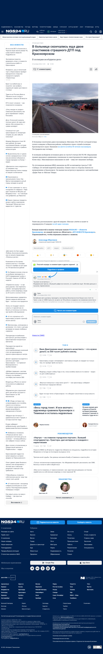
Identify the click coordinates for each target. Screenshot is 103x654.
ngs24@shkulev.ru (24, 634)
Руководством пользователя (61, 624)
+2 (90, 306)
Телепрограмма (45, 27)
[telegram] (32, 568)
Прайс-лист (5, 535)
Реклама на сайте (7, 532)
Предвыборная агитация (10, 551)
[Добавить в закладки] (91, 69)
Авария (56, 248)
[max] (48, 568)
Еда (31, 548)
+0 (90, 289)
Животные (34, 551)
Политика (70, 538)
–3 (96, 306)
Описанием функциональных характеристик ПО (66, 626)
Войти (39, 322)
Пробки (52, 32)
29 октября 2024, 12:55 (38, 64)
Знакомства (18, 27)
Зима (52, 532)
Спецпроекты (89, 548)
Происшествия (72, 541)
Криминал (54, 535)
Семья (69, 554)
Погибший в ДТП (68, 248)
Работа (69, 544)
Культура (53, 538)
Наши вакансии (6, 544)
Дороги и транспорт (37, 544)
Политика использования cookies (62, 635)
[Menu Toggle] (2, 31)
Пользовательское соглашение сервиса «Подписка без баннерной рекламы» (75, 641)
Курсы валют (73, 27)
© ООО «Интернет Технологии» (10, 647)
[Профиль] (100, 31)
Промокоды (89, 27)
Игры (97, 27)
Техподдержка (6, 548)
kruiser (39, 277)
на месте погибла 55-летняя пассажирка (74, 147)
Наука (52, 548)
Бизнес (32, 535)
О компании (5, 538)
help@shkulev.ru (14, 638)
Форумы (35, 27)
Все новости (17, 45)
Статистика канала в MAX (10, 554)
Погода (27, 27)
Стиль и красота (90, 535)
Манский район (38, 248)
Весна (32, 538)
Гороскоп (63, 27)
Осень (69, 535)
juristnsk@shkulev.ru (6, 637)
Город (32, 541)
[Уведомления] (95, 31)
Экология (87, 541)
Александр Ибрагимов (48, 240)
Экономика (88, 544)
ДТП (48, 248)
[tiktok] (53, 568)
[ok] (43, 568)
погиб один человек (60, 224)
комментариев (44, 69)
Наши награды (6, 541)
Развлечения (72, 548)
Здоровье (33, 554)
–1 (96, 289)
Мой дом (53, 544)
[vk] (37, 568)
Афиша (55, 27)
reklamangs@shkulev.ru (67, 617)
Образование (55, 554)
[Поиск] (91, 31)
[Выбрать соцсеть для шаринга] (96, 69)
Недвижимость (7, 27)
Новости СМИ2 (38, 335)
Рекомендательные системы (61, 638)
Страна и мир (89, 538)
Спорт (86, 532)
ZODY (81, 27)
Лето (52, 541)
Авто (32, 532)
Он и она (70, 532)
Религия (70, 551)
